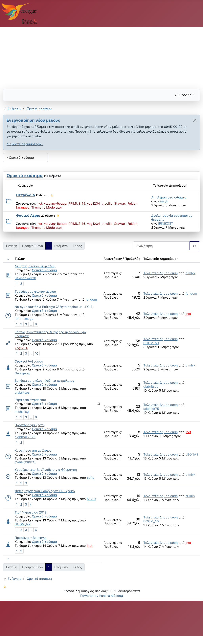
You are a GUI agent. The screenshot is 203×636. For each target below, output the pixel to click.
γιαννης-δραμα (55, 203)
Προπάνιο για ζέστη (30, 425)
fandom (91, 299)
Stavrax (120, 203)
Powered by (89, 596)
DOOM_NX (151, 343)
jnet (39, 203)
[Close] (195, 120)
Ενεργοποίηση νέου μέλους (33, 120)
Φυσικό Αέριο (28, 215)
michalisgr (22, 412)
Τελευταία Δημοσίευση (160, 273)
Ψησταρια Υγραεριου (30, 400)
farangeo (23, 207)
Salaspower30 (25, 278)
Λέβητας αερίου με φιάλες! (35, 266)
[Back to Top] (196, 629)
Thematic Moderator (46, 207)
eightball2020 (25, 437)
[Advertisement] (101, 56)
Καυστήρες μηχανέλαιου (33, 450)
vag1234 (93, 203)
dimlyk (163, 201)
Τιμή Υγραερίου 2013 (30, 512)
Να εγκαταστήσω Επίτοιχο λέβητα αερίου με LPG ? (53, 307)
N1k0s (91, 499)
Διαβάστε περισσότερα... (25, 144)
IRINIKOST (165, 223)
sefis (90, 477)
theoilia (107, 203)
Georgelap (22, 373)
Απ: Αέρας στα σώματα (168, 197)
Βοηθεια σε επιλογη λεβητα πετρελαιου (44, 381)
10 (36, 353)
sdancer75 (151, 409)
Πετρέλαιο (25, 195)
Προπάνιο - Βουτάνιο (31, 538)
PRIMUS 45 (76, 203)
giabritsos (22, 392)
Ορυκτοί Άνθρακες (29, 361)
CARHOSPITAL (25, 462)
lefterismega (24, 319)
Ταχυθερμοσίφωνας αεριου (35, 291)
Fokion (132, 203)
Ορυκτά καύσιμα (25, 175)
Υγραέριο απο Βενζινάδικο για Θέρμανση (46, 470)
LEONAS (192, 454)
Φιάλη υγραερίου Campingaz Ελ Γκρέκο (45, 491)
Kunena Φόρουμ (111, 596)
